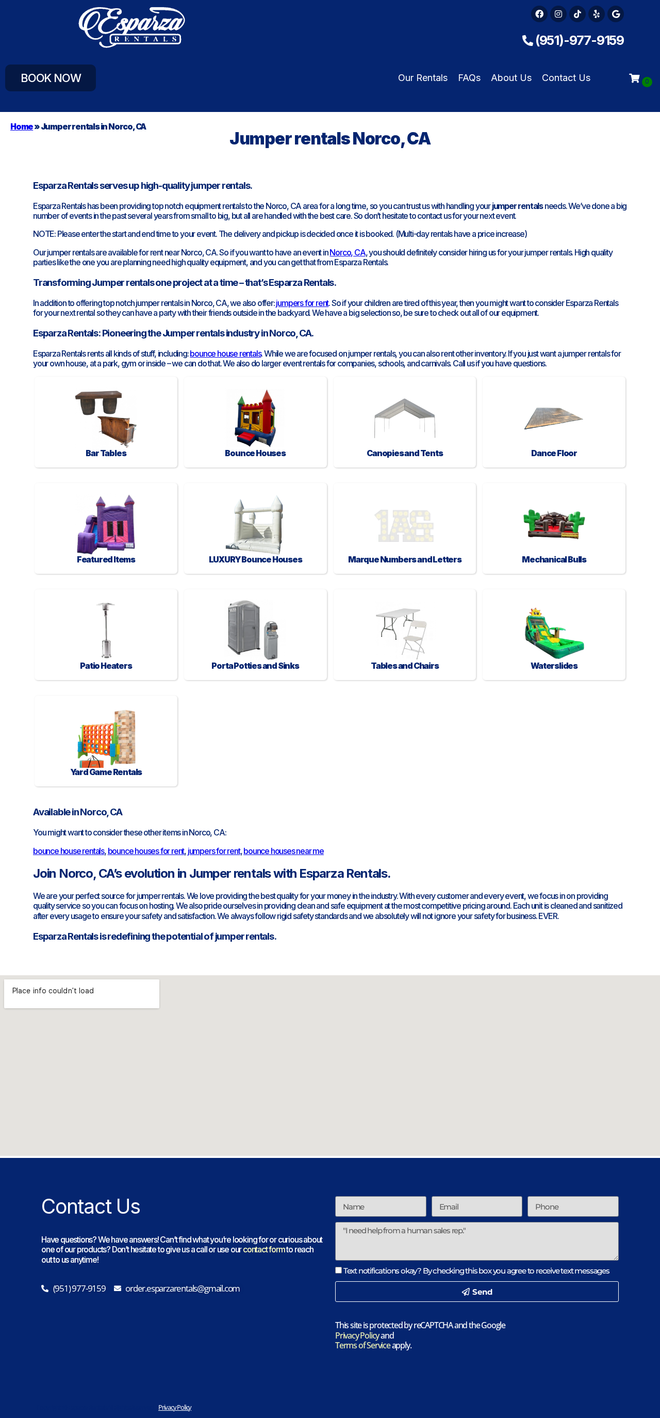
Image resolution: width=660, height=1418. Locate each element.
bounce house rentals (225, 353)
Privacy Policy (357, 1335)
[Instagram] (558, 14)
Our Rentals (423, 77)
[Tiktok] (577, 14)
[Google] (615, 14)
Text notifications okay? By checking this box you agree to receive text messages (476, 1271)
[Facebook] (539, 14)
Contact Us (566, 77)
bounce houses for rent (146, 851)
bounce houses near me (283, 851)
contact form (264, 1249)
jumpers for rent (302, 303)
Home (21, 126)
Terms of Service (362, 1345)
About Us (511, 77)
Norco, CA (347, 252)
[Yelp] (596, 14)
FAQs (469, 77)
